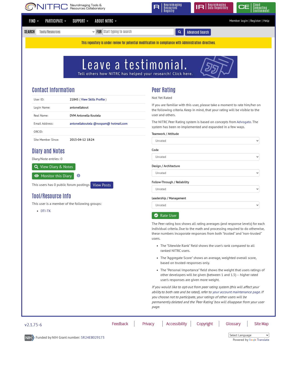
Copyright (205, 323)
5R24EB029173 (93, 337)
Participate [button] (54, 21)
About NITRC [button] (104, 21)
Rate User (168, 215)
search (29, 31)
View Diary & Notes (56, 166)
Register (255, 21)
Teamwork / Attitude (165, 134)
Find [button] (33, 21)
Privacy (148, 323)
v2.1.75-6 (33, 325)
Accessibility (176, 323)
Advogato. (244, 122)
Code (155, 150)
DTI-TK (46, 211)
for (99, 31)
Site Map (261, 323)
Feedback (120, 323)
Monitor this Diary (56, 175)
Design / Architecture (166, 166)
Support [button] (79, 21)
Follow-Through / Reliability (170, 182)
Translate (263, 340)
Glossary (233, 323)
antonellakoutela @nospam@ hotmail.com (98, 123)
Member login (238, 21)
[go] (179, 32)
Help (266, 21)
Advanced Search (198, 32)
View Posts (102, 184)
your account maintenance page (236, 292)
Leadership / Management (169, 198)
